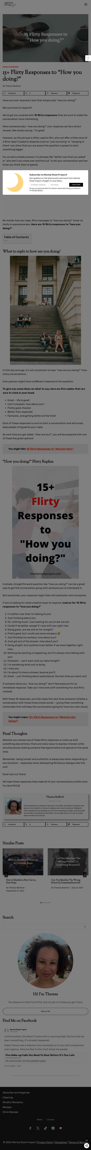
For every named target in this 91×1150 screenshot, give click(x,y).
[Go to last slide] (6, 874)
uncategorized (11, 67)
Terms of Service (78, 1142)
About (39, 1119)
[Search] (84, 926)
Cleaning (8, 1097)
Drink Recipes (10, 1112)
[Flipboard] (61, 1128)
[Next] (85, 874)
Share (19, 1066)
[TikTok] (45, 1128)
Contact (50, 1119)
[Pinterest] (53, 1128)
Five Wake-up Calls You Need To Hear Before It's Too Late (40, 1055)
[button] (88, 58)
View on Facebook (9, 1066)
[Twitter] (38, 1128)
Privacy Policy (45, 1142)
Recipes (7, 1107)
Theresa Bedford (13, 86)
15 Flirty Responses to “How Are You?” (50, 448)
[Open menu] (85, 4)
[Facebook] (30, 1128)
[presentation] (23, 861)
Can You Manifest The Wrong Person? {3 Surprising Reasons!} (65, 881)
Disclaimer (61, 1142)
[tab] (41, 902)
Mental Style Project (18, 1030)
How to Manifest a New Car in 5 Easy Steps (21, 881)
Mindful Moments (13, 1102)
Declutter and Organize (16, 1092)
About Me (45, 1011)
